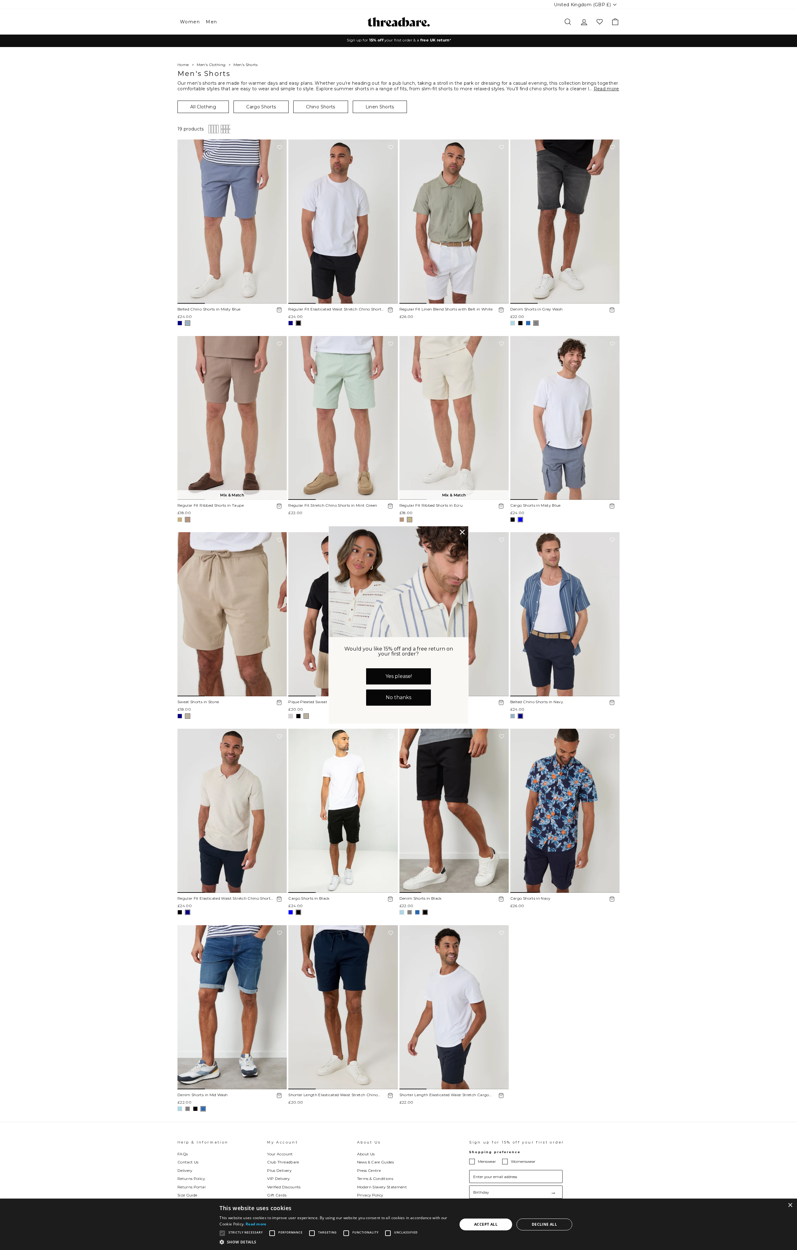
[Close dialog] (462, 532)
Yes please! (398, 676)
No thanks (398, 697)
